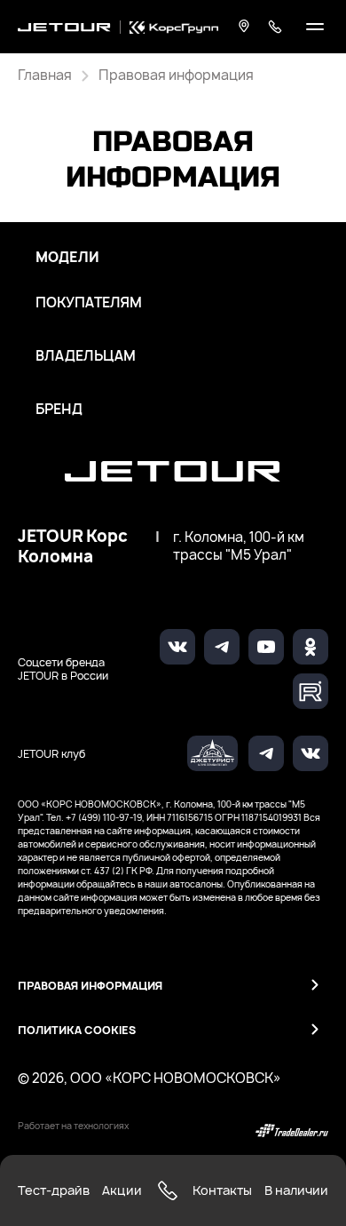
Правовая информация (90, 985)
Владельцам (85, 356)
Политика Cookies (77, 1030)
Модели (67, 258)
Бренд (59, 409)
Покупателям (88, 303)
